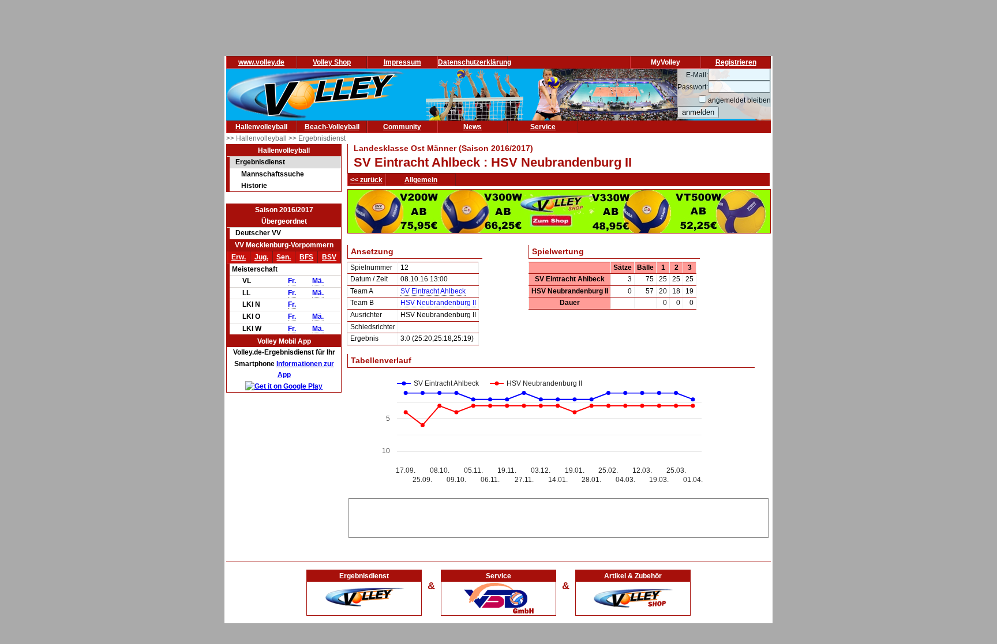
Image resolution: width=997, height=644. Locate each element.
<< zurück (366, 180)
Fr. (292, 281)
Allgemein (420, 180)
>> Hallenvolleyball (257, 138)
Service (543, 127)
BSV (329, 257)
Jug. (261, 257)
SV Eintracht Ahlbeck (433, 291)
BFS (306, 257)
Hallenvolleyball (261, 127)
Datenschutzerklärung (474, 62)
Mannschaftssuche (272, 174)
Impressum (402, 62)
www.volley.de (261, 62)
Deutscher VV (258, 233)
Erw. (238, 257)
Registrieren (735, 62)
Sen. (283, 257)
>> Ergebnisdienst (317, 138)
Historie (254, 186)
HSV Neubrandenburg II (438, 303)
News (472, 127)
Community (402, 127)
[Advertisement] (558, 516)
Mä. (318, 281)
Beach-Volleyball (332, 127)
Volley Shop (332, 62)
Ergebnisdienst (260, 162)
